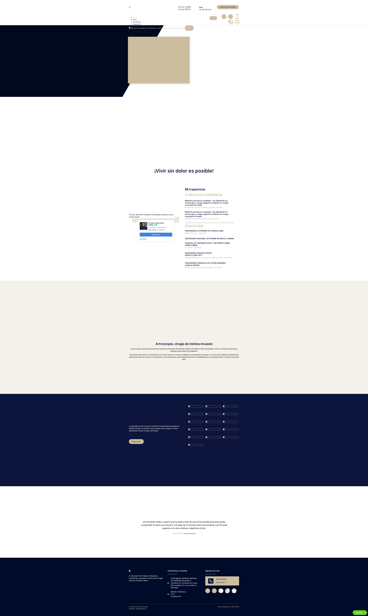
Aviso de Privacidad (141, 607)
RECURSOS (137, 22)
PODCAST (359, 613)
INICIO (135, 17)
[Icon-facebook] (224, 16)
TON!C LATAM (235, 607)
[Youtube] (237, 16)
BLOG (135, 19)
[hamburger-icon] (213, 18)
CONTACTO (137, 24)
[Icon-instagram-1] (230, 16)
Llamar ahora (220, 582)
